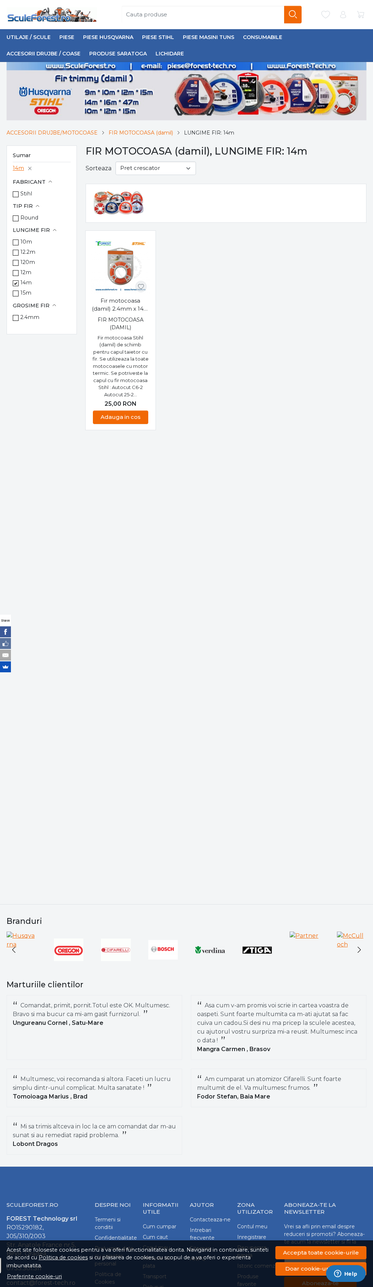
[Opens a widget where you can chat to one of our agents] (346, 1274)
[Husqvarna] (21, 944)
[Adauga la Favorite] (141, 286)
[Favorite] (325, 14)
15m (25, 292)
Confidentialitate (116, 1237)
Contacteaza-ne (210, 1219)
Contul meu (252, 1226)
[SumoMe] (5, 666)
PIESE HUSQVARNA (108, 37)
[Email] (5, 655)
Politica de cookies (63, 1257)
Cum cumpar (159, 1226)
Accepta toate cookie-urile (321, 1252)
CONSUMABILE (262, 37)
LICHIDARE (170, 53)
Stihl (26, 193)
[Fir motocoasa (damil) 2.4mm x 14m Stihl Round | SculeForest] (120, 266)
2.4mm (29, 317)
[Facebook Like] (5, 643)
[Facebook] (5, 631)
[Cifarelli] (116, 963)
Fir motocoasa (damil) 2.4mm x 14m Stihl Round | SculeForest (120, 305)
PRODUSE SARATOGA (118, 53)
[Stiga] (257, 963)
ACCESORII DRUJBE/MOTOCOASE (52, 132)
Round (29, 217)
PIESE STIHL (158, 37)
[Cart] (360, 14)
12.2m (27, 252)
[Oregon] (69, 963)
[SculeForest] (53, 14)
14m (18, 168)
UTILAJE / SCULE (29, 37)
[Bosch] (163, 963)
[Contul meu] (343, 14)
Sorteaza (98, 168)
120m (27, 262)
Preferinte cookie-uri (34, 1276)
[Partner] (304, 935)
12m (25, 272)
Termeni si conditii (108, 1223)
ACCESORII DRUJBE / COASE (44, 53)
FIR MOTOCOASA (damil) (141, 132)
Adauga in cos (121, 416)
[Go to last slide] (14, 949)
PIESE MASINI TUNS (208, 37)
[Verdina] (210, 963)
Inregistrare (251, 1237)
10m (26, 241)
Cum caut (155, 1237)
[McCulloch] (352, 944)
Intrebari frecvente (202, 1234)
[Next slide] (359, 949)
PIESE (66, 37)
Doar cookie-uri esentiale (321, 1268)
